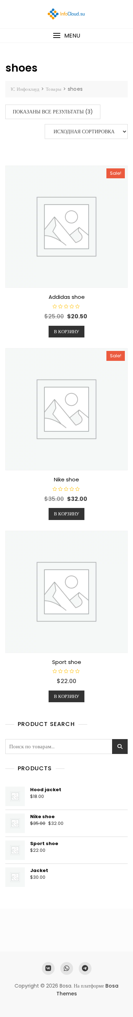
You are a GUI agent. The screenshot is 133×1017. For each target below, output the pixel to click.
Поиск (120, 746)
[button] (66, 35)
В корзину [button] (66, 331)
